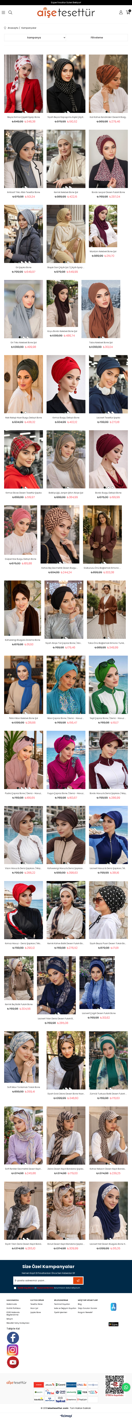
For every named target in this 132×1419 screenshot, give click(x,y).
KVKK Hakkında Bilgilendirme (13, 1313)
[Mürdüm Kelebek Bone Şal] (103, 226)
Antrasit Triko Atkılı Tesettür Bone (23, 192)
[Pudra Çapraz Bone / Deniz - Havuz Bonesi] (23, 760)
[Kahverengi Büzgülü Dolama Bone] (22, 608)
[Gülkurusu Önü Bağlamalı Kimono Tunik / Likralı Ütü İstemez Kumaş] (102, 534)
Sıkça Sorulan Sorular (87, 1308)
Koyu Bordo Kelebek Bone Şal (62, 331)
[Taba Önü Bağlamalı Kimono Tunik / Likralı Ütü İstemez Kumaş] (106, 609)
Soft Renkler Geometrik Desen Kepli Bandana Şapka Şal (23, 1168)
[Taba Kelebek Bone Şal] (100, 309)
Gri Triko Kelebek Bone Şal (24, 342)
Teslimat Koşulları (62, 1304)
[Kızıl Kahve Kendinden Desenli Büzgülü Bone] (108, 84)
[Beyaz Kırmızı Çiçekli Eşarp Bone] (23, 84)
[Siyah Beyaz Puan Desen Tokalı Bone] (108, 910)
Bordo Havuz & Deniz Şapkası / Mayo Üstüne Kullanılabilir (108, 793)
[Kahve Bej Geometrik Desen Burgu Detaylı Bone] (60, 534)
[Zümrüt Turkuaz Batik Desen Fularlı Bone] (108, 1060)
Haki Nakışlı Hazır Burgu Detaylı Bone (23, 417)
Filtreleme (97, 37)
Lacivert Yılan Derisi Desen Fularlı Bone (56, 1018)
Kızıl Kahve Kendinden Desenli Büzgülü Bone (108, 117)
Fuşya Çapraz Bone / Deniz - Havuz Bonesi (66, 793)
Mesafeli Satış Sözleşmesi (18, 1323)
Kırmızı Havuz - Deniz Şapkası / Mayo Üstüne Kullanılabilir (23, 943)
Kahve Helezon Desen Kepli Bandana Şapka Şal (108, 1168)
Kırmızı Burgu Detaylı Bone (66, 417)
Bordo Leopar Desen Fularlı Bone (108, 192)
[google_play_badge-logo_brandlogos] (113, 1324)
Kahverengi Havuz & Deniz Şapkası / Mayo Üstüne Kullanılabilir (66, 868)
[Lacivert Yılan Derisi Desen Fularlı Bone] (56, 985)
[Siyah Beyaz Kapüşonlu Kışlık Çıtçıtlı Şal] (66, 84)
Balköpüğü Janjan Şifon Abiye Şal (66, 492)
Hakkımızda (12, 1304)
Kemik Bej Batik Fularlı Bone (19, 1004)
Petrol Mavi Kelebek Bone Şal (23, 718)
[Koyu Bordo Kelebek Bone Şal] (62, 303)
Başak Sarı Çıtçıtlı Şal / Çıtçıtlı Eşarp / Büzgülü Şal (66, 267)
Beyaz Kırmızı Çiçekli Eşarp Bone (23, 117)
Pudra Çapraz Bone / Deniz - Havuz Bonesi (23, 793)
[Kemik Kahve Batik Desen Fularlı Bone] (66, 910)
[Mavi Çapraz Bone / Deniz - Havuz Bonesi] (66, 685)
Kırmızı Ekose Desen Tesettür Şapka (24, 492)
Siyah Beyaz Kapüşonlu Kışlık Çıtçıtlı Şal (66, 117)
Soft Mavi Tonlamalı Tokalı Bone (23, 1087)
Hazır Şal (34, 1308)
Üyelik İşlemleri (60, 1312)
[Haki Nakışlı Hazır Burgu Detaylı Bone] (23, 384)
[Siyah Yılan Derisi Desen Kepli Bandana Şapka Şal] (23, 1210)
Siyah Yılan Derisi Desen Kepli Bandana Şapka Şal (23, 1243)
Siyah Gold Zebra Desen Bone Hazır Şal (66, 1093)
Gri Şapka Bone (23, 267)
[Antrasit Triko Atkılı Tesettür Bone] (23, 159)
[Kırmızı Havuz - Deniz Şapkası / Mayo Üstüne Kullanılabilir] (23, 910)
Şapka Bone (35, 1312)
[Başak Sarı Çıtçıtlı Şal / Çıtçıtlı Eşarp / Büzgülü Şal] (66, 234)
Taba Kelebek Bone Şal (101, 342)
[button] (22, 112)
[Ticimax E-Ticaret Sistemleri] (66, 1416)
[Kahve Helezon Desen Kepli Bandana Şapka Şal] (108, 1135)
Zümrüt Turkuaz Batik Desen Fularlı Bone (108, 1093)
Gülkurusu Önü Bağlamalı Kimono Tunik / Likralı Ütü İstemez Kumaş (102, 567)
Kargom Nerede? (85, 1312)
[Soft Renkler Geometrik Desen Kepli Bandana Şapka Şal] (23, 1135)
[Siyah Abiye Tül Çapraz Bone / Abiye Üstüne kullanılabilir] (64, 609)
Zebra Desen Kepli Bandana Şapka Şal (66, 1168)
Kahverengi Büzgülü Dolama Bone (22, 639)
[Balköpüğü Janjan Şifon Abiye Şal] (66, 459)
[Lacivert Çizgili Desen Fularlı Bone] (97, 982)
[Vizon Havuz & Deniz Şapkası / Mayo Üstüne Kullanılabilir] (23, 835)
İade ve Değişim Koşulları (65, 1308)
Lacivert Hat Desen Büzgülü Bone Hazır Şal (108, 1243)
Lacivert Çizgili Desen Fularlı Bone (99, 1013)
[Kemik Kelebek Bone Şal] (66, 159)
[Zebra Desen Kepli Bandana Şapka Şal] (66, 1135)
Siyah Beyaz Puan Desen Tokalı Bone (108, 943)
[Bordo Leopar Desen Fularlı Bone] (108, 159)
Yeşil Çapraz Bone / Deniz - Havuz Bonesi (108, 718)
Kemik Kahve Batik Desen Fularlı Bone (66, 943)
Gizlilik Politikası (14, 1308)
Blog (80, 1304)
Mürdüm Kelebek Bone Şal (103, 251)
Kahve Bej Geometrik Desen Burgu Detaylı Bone (60, 567)
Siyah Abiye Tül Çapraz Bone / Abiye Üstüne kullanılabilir (64, 643)
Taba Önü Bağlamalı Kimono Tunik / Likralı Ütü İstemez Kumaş (106, 643)
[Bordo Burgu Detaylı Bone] (108, 459)
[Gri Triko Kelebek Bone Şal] (23, 309)
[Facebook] (13, 1337)
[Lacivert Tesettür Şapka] (108, 384)
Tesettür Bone (36, 1304)
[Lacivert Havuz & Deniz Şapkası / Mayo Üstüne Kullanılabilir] (108, 835)
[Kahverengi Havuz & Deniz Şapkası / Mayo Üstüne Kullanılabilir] (66, 835)
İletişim (10, 1319)
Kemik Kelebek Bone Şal (66, 192)
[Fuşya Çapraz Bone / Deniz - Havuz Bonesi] (66, 760)
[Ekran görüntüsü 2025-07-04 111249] (115, 1386)
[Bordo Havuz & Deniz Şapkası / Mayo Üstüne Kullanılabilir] (108, 760)
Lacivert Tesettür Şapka (108, 417)
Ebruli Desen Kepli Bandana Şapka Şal (66, 1243)
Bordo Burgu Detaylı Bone (108, 492)
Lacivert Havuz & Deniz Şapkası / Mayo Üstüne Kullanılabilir (108, 868)
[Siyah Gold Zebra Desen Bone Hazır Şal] (66, 1060)
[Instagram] (13, 1350)
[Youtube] (13, 1362)
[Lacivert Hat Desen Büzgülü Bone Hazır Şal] (108, 1210)
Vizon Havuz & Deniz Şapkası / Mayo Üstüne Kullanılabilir (23, 868)
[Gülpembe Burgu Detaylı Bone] (20, 530)
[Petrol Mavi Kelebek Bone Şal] (23, 685)
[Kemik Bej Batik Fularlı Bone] (19, 978)
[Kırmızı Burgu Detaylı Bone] (66, 384)
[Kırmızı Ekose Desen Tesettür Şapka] (23, 459)
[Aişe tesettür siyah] (16, 1383)
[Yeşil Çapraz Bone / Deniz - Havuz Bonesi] (108, 685)
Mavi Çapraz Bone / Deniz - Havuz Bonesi (66, 718)
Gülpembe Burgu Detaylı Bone (20, 559)
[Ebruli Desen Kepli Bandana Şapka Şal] (66, 1210)
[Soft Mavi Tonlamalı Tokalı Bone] (21, 1057)
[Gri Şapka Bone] (23, 234)
